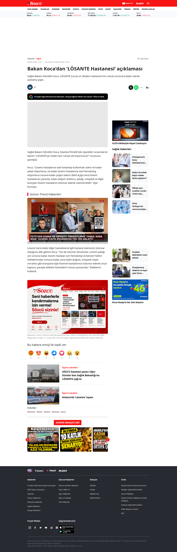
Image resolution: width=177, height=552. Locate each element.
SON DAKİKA (32, 9)
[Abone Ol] (143, 58)
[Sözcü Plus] (63, 471)
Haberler (31, 479)
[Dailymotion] (51, 527)
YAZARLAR (44, 9)
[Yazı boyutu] (147, 87)
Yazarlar (30, 494)
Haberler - (31, 59)
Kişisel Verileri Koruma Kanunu (133, 485)
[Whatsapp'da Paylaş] (136, 87)
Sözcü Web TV (64, 489)
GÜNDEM (55, 9)
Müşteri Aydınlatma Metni (131, 489)
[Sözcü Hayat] (51, 470)
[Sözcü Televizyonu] (29, 470)
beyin (40, 412)
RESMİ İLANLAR (148, 9)
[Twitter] (40, 527)
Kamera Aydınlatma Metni (131, 505)
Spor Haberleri (64, 494)
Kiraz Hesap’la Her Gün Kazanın (128, 302)
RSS (122, 513)
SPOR (100, 9)
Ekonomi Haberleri (34, 502)
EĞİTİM (136, 9)
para (64, 412)
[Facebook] (35, 527)
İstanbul (31, 412)
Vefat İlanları (95, 498)
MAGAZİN (117, 9)
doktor (47, 412)
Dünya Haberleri (34, 510)
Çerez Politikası (127, 494)
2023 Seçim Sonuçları (36, 489)
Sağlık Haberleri (121, 149)
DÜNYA (76, 9)
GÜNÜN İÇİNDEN (89, 9)
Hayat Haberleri (33, 506)
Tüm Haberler (64, 502)
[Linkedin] (56, 527)
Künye (92, 489)
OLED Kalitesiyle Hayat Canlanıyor (129, 143)
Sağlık (38, 59)
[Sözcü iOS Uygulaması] (67, 527)
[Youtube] (46, 527)
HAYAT (108, 9)
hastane (56, 412)
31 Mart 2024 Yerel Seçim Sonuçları (41, 485)
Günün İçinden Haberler (68, 485)
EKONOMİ (66, 9)
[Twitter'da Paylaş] (130, 87)
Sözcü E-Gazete (65, 498)
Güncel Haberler (66, 479)
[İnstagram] (29, 527)
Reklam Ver (94, 494)
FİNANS (127, 9)
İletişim (93, 485)
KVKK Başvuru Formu (129, 509)
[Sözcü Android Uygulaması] (67, 531)
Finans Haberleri (34, 498)
